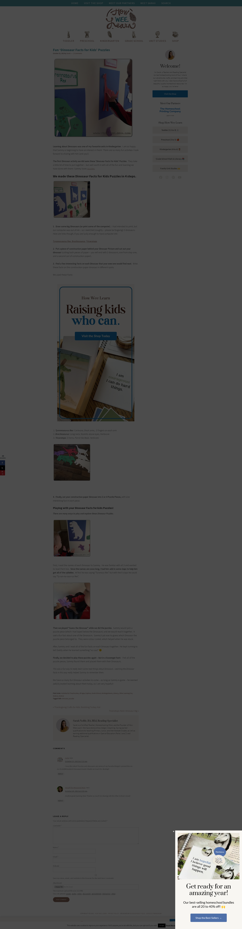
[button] (174, 831)
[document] (121, 464)
